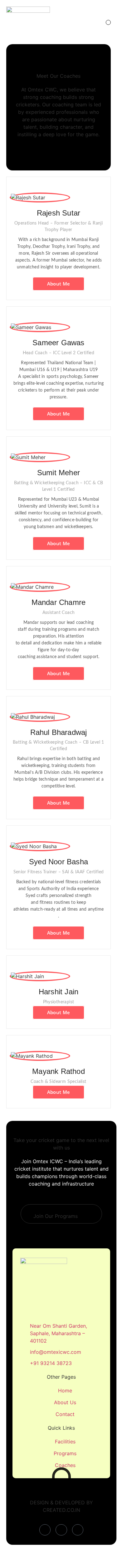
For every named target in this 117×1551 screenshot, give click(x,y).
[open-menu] (108, 22)
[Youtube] (77, 1529)
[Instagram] (61, 1529)
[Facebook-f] (45, 1529)
